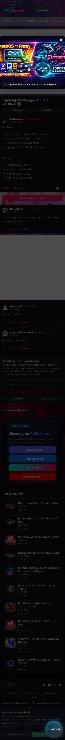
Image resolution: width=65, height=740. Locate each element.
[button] (54, 729)
